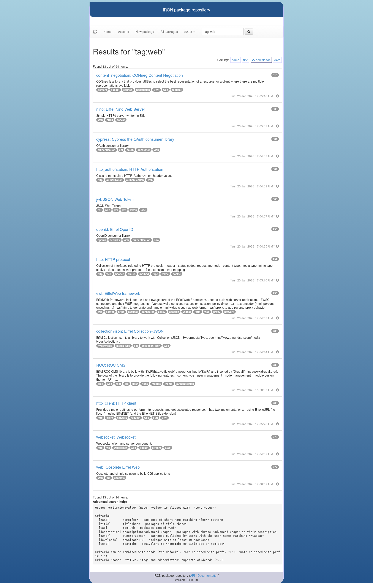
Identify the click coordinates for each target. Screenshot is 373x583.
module (156, 384)
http (100, 180)
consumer (144, 150)
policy (161, 312)
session (174, 312)
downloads (262, 60)
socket (144, 448)
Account (123, 31)
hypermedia (105, 346)
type (155, 274)
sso (156, 240)
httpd (110, 120)
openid (102, 240)
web (165, 90)
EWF (156, 90)
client (109, 418)
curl (155, 418)
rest (118, 384)
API (192, 575)
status (132, 274)
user (135, 384)
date (277, 60)
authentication (106, 150)
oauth (130, 150)
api (121, 150)
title (245, 60)
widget (187, 312)
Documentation (208, 575)
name (235, 60)
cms (100, 384)
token (133, 210)
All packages (169, 31)
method (144, 274)
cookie (177, 274)
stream (156, 448)
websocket (120, 448)
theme (168, 384)
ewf (100, 312)
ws (108, 448)
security (115, 240)
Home (107, 31)
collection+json (151, 346)
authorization (114, 180)
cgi (108, 478)
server (121, 120)
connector (148, 312)
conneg (127, 90)
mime (165, 274)
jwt (99, 210)
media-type (123, 346)
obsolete (119, 478)
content (102, 90)
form (198, 312)
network (229, 312)
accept (115, 90)
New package (145, 31)
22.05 (188, 31)
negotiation (143, 90)
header (119, 274)
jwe (124, 210)
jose (143, 210)
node (145, 384)
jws (116, 210)
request (177, 90)
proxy (216, 312)
